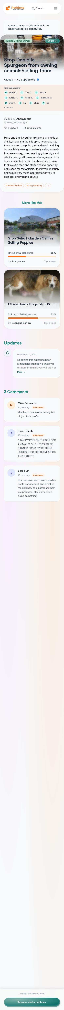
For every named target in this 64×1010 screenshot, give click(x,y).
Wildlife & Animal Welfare (18, 41)
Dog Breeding (34, 185)
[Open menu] (55, 8)
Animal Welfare (14, 185)
